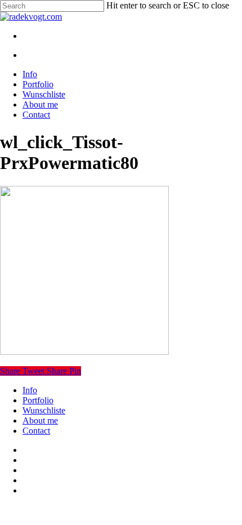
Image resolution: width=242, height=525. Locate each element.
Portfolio (38, 400)
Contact (36, 430)
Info (30, 390)
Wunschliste (44, 410)
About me (40, 420)
